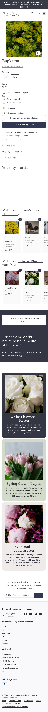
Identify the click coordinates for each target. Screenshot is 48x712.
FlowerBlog (6, 640)
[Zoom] (38, 53)
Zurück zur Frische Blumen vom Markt (25, 320)
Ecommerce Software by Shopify (15, 707)
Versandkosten (19, 113)
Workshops (6, 633)
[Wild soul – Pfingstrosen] (24, 524)
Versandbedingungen (10, 668)
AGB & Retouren (8, 661)
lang (7, 77)
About (4, 637)
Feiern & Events (8, 630)
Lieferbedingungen (9, 664)
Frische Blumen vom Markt (22, 263)
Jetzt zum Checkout (24, 124)
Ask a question (9, 158)
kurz (15, 77)
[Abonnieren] (38, 595)
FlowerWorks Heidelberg (12, 66)
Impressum (6, 654)
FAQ (3, 671)
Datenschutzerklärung (11, 657)
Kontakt (5, 644)
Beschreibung (8, 146)
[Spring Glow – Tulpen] (24, 461)
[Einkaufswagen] (38, 13)
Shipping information (12, 151)
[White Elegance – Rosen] (24, 394)
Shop (4, 626)
